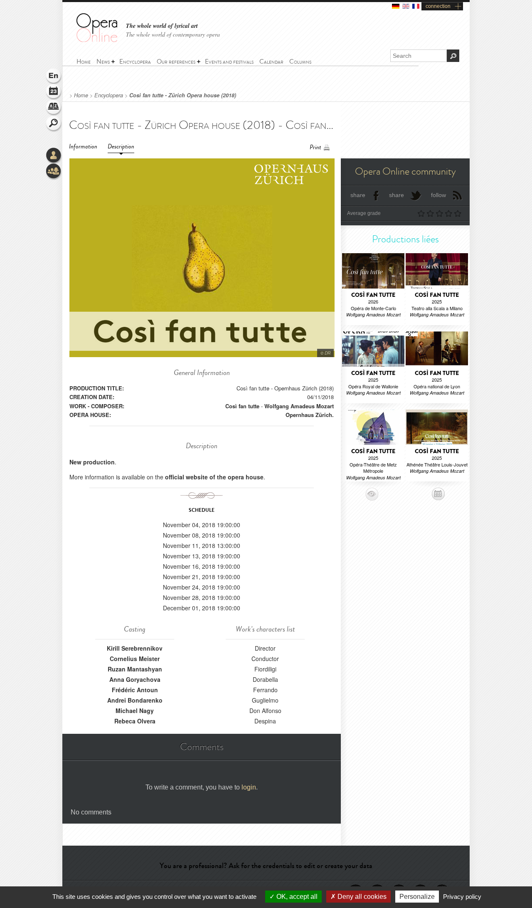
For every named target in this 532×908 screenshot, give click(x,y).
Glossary (54, 108)
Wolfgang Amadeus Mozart (299, 406)
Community (54, 171)
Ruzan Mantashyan (135, 669)
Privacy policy (462, 896)
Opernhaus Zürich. (310, 415)
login (248, 787)
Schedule (54, 92)
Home (81, 95)
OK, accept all (296, 896)
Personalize (417, 896)
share (357, 195)
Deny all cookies (361, 896)
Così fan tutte (242, 406)
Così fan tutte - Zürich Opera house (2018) (182, 95)
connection (438, 6)
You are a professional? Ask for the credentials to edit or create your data (266, 865)
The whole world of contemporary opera (173, 34)
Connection (54, 156)
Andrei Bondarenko (135, 700)
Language (54, 76)
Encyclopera (108, 95)
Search (54, 124)
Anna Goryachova (134, 679)
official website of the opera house (214, 477)
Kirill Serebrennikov (135, 648)
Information (83, 146)
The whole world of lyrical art (162, 26)
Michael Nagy (135, 710)
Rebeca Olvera (134, 721)
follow (438, 195)
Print (315, 147)
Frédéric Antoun (135, 690)
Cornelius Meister (135, 658)
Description (121, 146)
